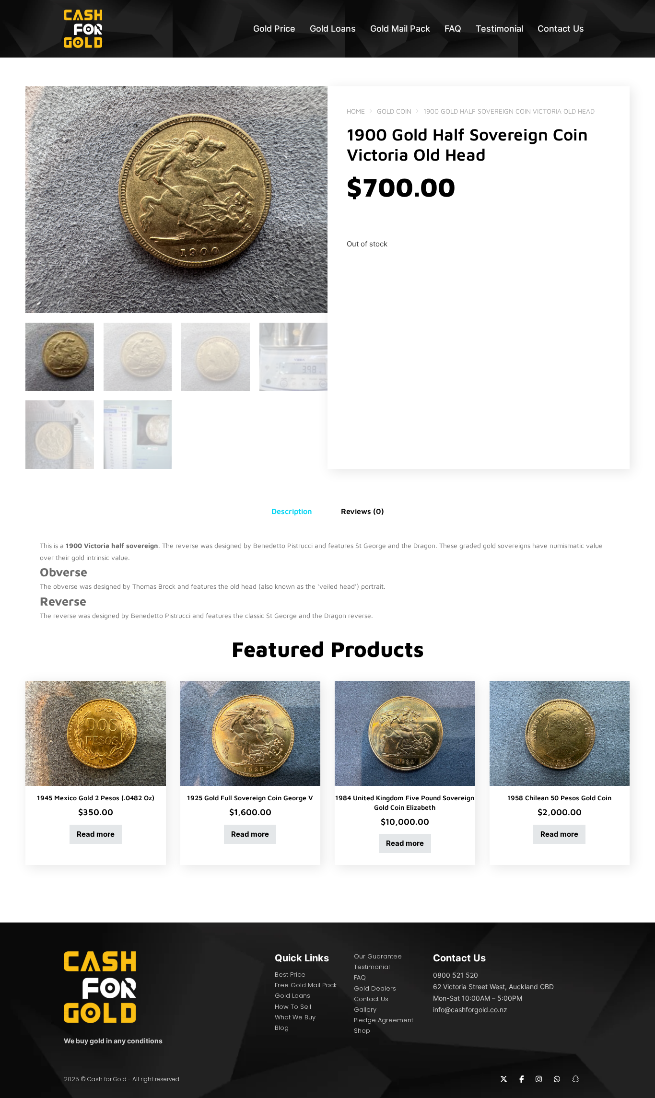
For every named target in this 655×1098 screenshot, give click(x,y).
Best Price (290, 974)
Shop (362, 1030)
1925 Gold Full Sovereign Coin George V (250, 798)
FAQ (452, 28)
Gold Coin (394, 111)
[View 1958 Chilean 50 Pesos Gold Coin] (560, 732)
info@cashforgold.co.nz (470, 1009)
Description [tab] (291, 511)
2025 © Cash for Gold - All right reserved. (122, 1079)
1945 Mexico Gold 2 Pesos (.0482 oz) (95, 798)
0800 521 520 (455, 975)
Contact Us (561, 28)
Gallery (365, 1009)
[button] (314, 99)
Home (356, 111)
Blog (282, 1027)
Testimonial (499, 28)
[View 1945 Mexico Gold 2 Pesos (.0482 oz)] (95, 732)
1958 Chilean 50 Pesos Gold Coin (559, 798)
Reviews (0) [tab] (362, 511)
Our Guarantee (378, 956)
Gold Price (274, 28)
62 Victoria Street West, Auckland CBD (493, 986)
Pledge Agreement (383, 1020)
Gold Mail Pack (400, 28)
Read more (96, 834)
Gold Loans (333, 28)
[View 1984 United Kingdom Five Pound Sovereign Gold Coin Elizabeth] (405, 732)
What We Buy (295, 1017)
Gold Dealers (375, 988)
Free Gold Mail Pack (306, 985)
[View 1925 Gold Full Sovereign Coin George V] (250, 732)
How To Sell (293, 1006)
